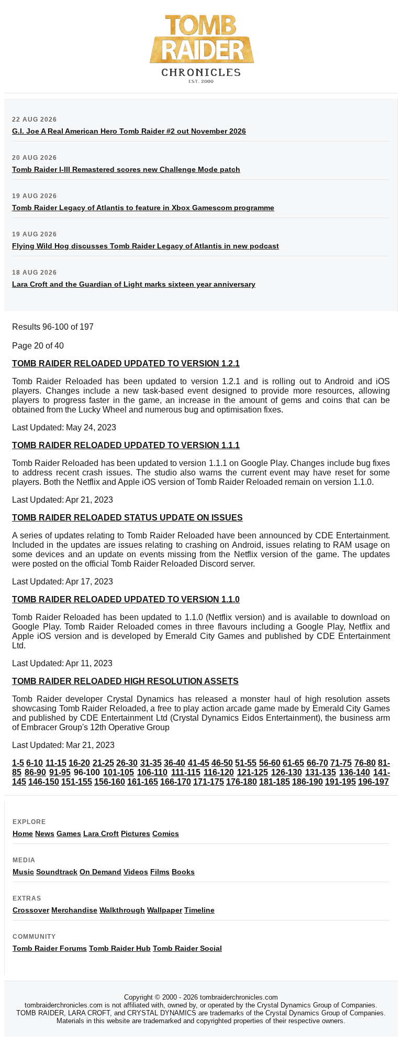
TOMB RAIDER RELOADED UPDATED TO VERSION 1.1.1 (126, 445)
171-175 (208, 781)
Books (183, 872)
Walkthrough (122, 910)
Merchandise (74, 910)
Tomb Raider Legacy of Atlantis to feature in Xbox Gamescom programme (143, 207)
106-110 (152, 772)
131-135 (320, 772)
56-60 (270, 762)
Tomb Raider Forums (50, 948)
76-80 (365, 762)
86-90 (35, 772)
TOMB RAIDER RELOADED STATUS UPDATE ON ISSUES (127, 517)
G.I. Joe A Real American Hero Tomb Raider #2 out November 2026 (129, 131)
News (44, 833)
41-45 (198, 762)
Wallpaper (164, 910)
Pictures (135, 833)
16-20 (79, 762)
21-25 (103, 762)
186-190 (307, 781)
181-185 (274, 781)
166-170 (175, 781)
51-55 (245, 762)
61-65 (293, 762)
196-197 (373, 781)
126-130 (286, 772)
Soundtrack (56, 872)
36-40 (174, 762)
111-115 (185, 772)
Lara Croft (101, 833)
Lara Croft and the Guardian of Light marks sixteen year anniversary (133, 284)
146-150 (43, 781)
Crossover (31, 910)
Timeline (199, 910)
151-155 (76, 781)
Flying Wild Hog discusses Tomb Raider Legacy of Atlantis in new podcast (145, 246)
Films (160, 872)
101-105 (118, 772)
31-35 (151, 762)
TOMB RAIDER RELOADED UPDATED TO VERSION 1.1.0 (126, 599)
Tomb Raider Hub (120, 948)
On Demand (100, 872)
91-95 (60, 772)
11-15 (56, 762)
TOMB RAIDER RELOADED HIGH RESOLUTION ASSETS (125, 681)
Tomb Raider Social (187, 948)
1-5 (18, 762)
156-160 (109, 781)
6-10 (34, 762)
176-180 (241, 781)
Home (23, 833)
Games (69, 833)
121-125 (252, 772)
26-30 (127, 762)
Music (23, 872)
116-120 (219, 772)
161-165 (142, 781)
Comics (165, 833)
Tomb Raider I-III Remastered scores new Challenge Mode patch (126, 169)
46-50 (222, 762)
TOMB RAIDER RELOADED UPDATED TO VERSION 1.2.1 (126, 363)
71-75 (341, 762)
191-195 (340, 781)
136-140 (354, 772)
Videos (136, 872)
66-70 (317, 762)
